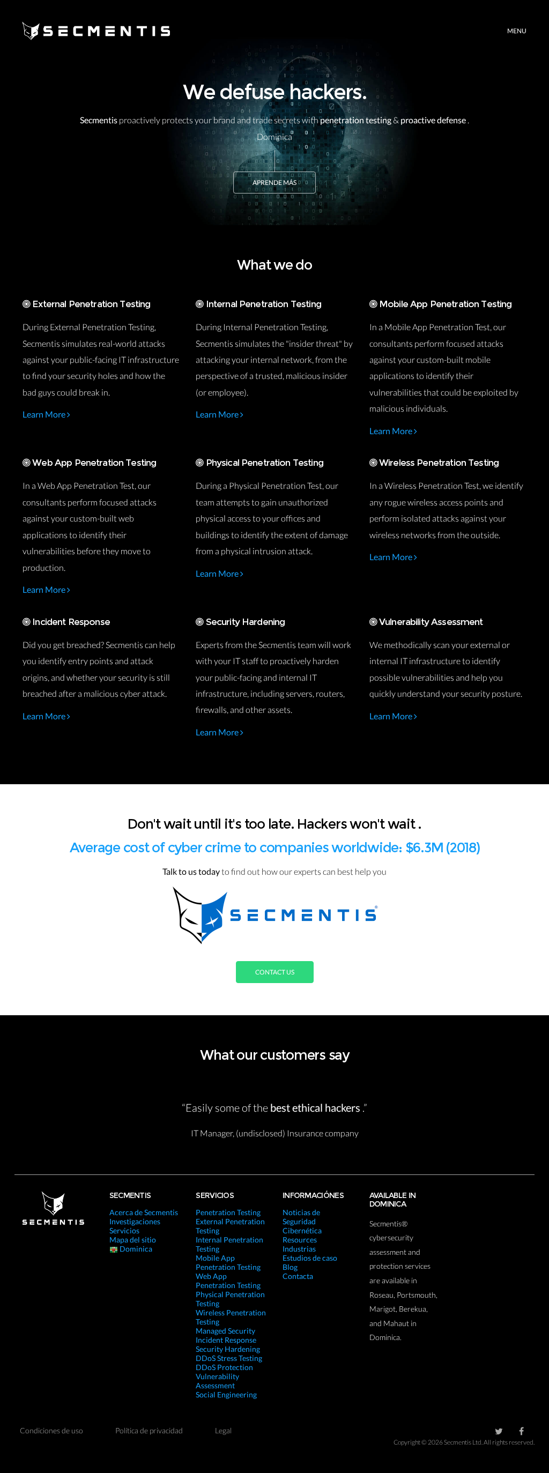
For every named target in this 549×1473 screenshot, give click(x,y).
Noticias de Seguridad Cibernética (302, 1221)
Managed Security (225, 1330)
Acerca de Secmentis (143, 1212)
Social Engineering (226, 1394)
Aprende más (274, 182)
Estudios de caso (310, 1257)
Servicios (124, 1230)
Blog (290, 1266)
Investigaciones (134, 1221)
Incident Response (226, 1339)
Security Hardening (228, 1348)
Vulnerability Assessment (217, 1381)
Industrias (299, 1248)
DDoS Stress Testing (229, 1358)
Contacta (298, 1276)
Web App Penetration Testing (228, 1280)
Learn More (45, 414)
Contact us (274, 972)
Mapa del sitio (132, 1239)
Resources (300, 1239)
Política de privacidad (149, 1430)
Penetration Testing (228, 1212)
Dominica (135, 1248)
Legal (223, 1430)
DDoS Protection (224, 1367)
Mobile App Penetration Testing (228, 1262)
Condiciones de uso (51, 1430)
